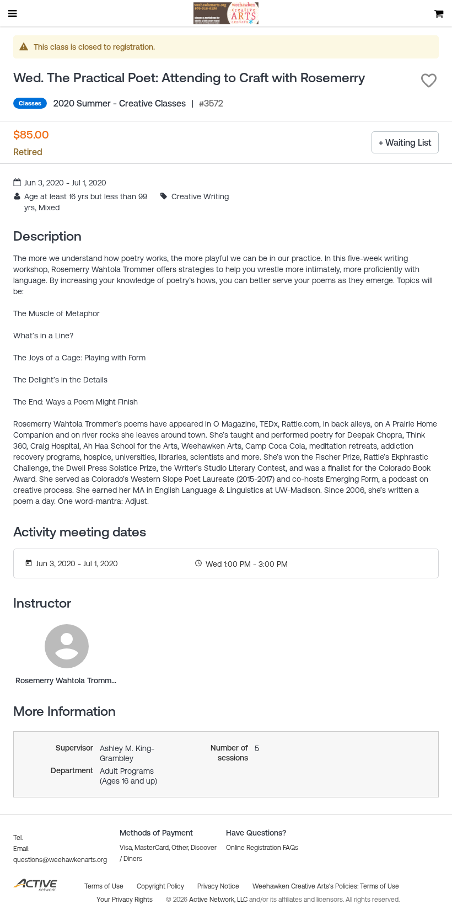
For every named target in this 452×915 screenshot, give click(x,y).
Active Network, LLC (219, 899)
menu (13, 13)
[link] (67, 646)
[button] (429, 80)
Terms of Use (379, 886)
